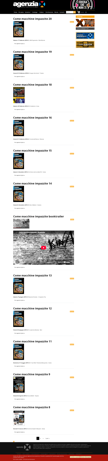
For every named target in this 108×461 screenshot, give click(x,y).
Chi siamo (21, 12)
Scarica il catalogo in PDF (83, 28)
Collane (41, 12)
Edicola (56, 12)
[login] (86, 12)
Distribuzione (49, 12)
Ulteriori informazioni (86, 457)
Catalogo (34, 12)
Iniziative (27, 12)
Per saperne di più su (19, 43)
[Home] (29, 4)
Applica (74, 12)
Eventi (72, 22)
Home (15, 12)
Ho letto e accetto (74, 457)
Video (72, 219)
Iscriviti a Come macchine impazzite (13, 441)
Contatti (61, 12)
